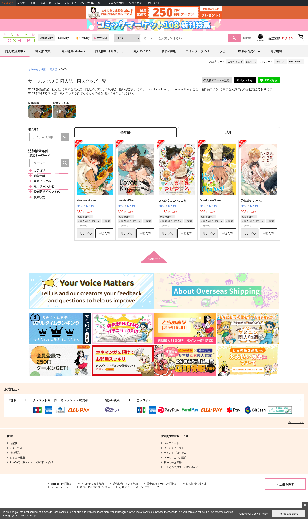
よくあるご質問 (115, 3)
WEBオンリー (95, 3)
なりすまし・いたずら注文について (139, 487)
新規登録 (274, 38)
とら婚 (42, 3)
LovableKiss (181, 89)
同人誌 (53, 69)
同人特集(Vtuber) (73, 51)
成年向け (63, 38)
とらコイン (78, 3)
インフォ (22, 3)
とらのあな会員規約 (92, 483)
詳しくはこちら (296, 422)
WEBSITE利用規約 (61, 483)
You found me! (158, 89)
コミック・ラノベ (197, 51)
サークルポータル (59, 3)
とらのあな (7, 3)
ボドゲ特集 (168, 51)
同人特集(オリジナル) (109, 51)
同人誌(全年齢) (15, 51)
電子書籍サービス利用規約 (162, 483)
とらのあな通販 (37, 69)
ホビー (223, 51)
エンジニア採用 (135, 3)
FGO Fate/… (296, 61)
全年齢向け (46, 38)
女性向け (102, 38)
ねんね (56, 89)
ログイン (288, 38)
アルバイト (153, 3)
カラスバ (281, 61)
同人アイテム (142, 51)
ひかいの (251, 61)
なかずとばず (235, 61)
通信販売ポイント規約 (125, 483)
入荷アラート (217, 80)
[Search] (65, 163)
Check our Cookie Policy (253, 513)
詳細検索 (246, 38)
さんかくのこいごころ (172, 200)
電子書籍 (276, 51)
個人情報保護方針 (196, 483)
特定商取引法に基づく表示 (95, 487)
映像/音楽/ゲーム (249, 51)
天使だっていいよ (252, 200)
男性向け (84, 38)
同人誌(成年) (43, 51)
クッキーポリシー (61, 487)
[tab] (229, 132)
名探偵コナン (210, 89)
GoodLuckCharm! (211, 200)
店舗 (32, 3)
